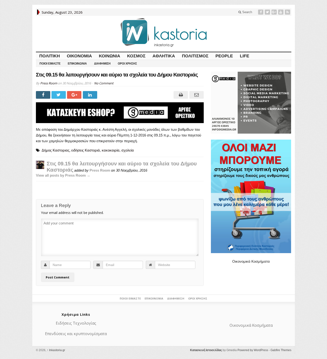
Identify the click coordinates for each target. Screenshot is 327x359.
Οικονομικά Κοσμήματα (251, 261)
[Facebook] (261, 12)
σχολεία (127, 150)
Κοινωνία (109, 56)
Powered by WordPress (252, 350)
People (224, 56)
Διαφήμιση (102, 63)
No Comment (103, 83)
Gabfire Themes (281, 350)
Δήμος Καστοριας (55, 150)
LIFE (244, 56)
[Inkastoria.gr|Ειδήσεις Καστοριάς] (163, 32)
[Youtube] (281, 12)
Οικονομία (79, 56)
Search (246, 12)
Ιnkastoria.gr (56, 350)
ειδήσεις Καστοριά (85, 150)
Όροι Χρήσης (127, 63)
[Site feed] (288, 12)
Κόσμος (136, 56)
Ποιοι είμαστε (50, 63)
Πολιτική (49, 56)
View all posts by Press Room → (63, 175)
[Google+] (274, 12)
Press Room (48, 83)
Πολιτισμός (195, 56)
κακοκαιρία (110, 150)
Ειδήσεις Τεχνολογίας (76, 323)
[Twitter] (268, 12)
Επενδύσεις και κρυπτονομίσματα (76, 333)
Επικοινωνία (77, 63)
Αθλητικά (163, 56)
